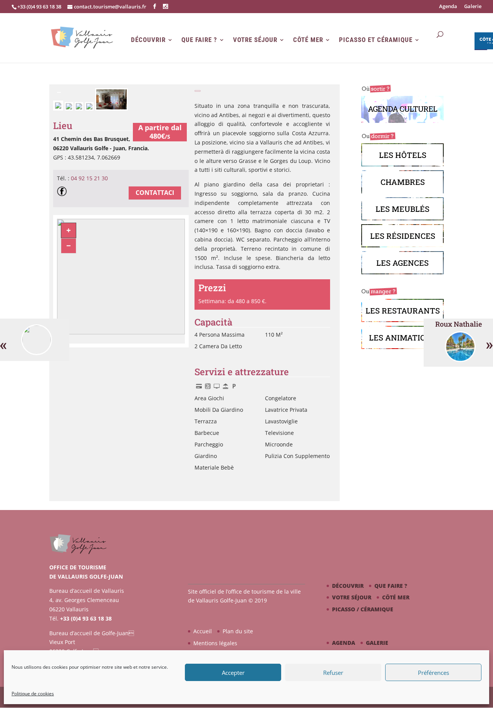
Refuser (333, 672)
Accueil (202, 631)
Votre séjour (255, 40)
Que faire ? (199, 40)
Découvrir (148, 40)
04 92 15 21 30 (89, 178)
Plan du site (238, 631)
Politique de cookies (33, 693)
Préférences (433, 672)
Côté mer (308, 40)
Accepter (233, 672)
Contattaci (155, 192)
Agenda (448, 7)
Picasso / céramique (362, 609)
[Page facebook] (63, 192)
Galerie (472, 7)
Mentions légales (215, 643)
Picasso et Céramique (376, 40)
